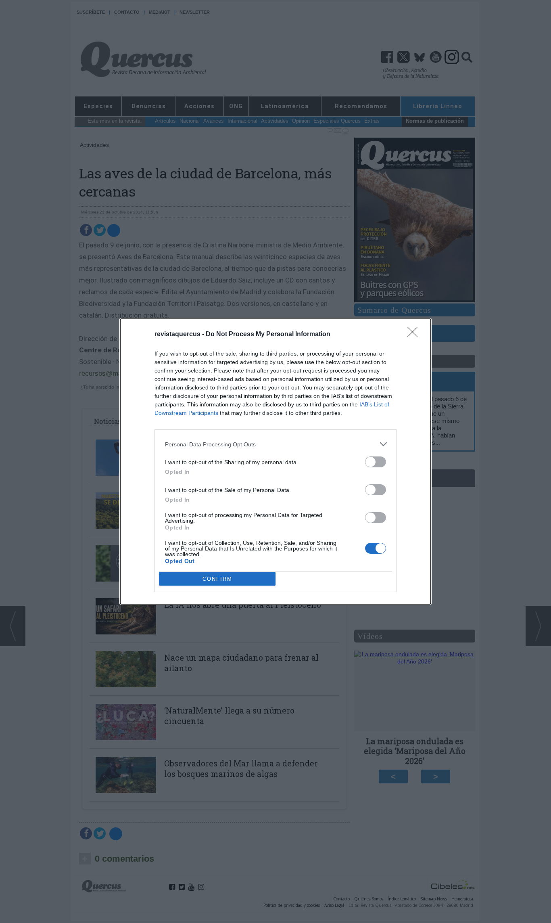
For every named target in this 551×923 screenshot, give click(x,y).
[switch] (375, 461)
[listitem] (275, 444)
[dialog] (275, 461)
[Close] (415, 334)
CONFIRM (217, 579)
